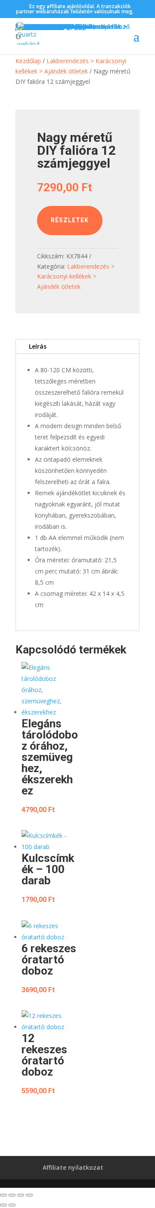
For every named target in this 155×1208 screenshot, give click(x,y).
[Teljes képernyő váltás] (12, 1195)
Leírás (37, 346)
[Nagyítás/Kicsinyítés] (3, 1195)
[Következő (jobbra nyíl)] (12, 1205)
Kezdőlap (28, 61)
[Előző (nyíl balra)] (3, 1205)
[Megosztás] (20, 1195)
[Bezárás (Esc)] (29, 1195)
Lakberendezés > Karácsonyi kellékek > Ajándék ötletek (76, 276)
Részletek (70, 220)
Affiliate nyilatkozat (73, 1167)
